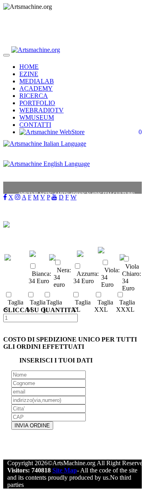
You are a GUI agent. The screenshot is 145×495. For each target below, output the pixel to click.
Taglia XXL (103, 306)
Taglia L (52, 306)
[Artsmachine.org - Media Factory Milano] (35, 53)
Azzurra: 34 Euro (86, 277)
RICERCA (33, 95)
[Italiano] (44, 145)
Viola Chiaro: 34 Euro (131, 277)
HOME (29, 66)
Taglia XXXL (125, 306)
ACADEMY (36, 88)
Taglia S (13, 306)
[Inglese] (46, 165)
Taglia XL (81, 306)
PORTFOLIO (37, 102)
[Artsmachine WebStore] (52, 131)
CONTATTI (35, 124)
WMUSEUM (36, 117)
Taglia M (36, 306)
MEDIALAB (36, 81)
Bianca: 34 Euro (40, 277)
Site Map (64, 470)
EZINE (28, 73)
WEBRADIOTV (41, 110)
